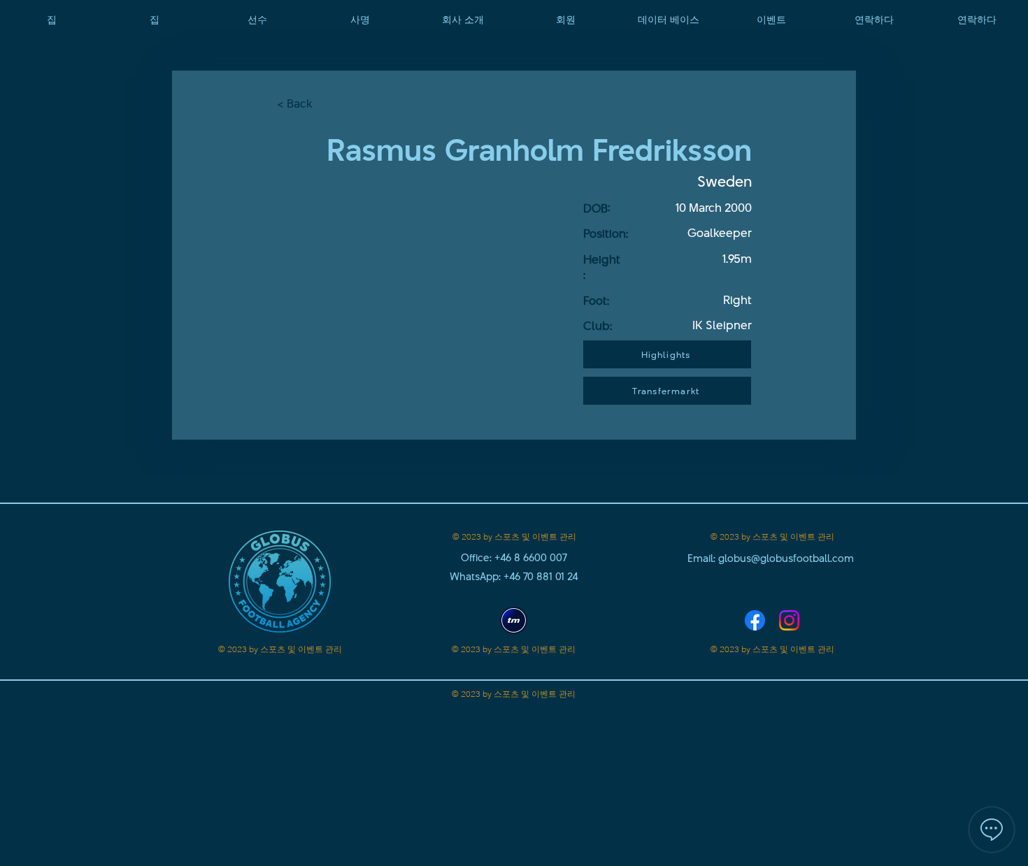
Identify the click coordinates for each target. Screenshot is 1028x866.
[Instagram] (789, 620)
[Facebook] (755, 620)
